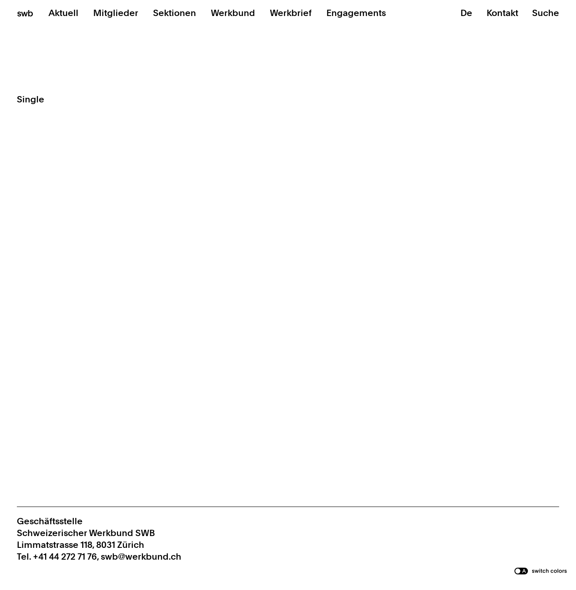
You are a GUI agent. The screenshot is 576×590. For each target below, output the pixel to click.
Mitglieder (115, 13)
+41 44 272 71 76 (65, 556)
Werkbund (233, 13)
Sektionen (174, 13)
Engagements (356, 13)
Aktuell (63, 13)
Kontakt (503, 13)
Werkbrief (291, 13)
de (466, 13)
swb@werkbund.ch (141, 556)
